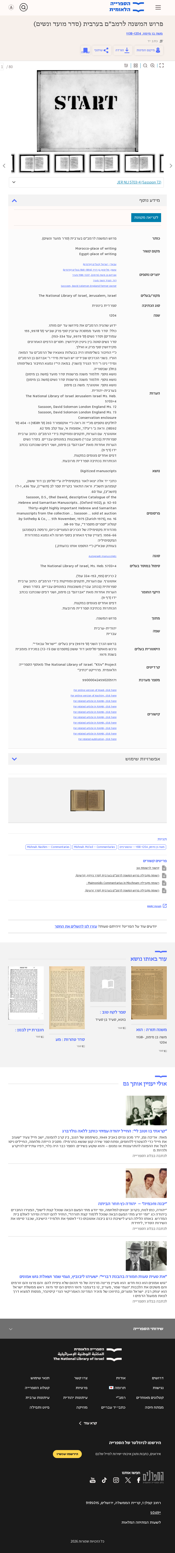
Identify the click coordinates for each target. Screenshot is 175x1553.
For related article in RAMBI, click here (94, 701)
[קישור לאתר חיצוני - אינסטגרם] (116, 1480)
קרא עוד (90, 1423)
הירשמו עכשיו (67, 1454)
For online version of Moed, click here (95, 690)
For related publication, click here (97, 739)
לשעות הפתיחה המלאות (141, 1522)
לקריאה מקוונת (146, 217)
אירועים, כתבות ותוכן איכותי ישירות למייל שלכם (128, 1453)
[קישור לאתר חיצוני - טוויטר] (128, 1480)
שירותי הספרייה (148, 1329)
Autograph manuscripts (102, 556)
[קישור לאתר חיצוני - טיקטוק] (104, 1480)
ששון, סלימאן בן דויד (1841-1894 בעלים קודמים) (89, 269)
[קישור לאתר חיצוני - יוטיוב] (92, 1480)
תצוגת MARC (154, 906)
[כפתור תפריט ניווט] (158, 7)
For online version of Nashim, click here (93, 695)
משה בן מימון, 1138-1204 (144, 33)
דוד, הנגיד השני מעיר (104, 280)
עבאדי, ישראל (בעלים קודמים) (99, 264)
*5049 (155, 1512)
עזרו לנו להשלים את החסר (76, 926)
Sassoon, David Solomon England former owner (88, 286)
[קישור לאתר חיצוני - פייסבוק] (138, 1480)
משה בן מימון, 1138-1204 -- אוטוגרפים (142, 847)
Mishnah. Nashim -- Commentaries (48, 847)
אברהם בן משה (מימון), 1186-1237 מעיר (94, 275)
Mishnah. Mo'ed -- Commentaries (94, 847)
